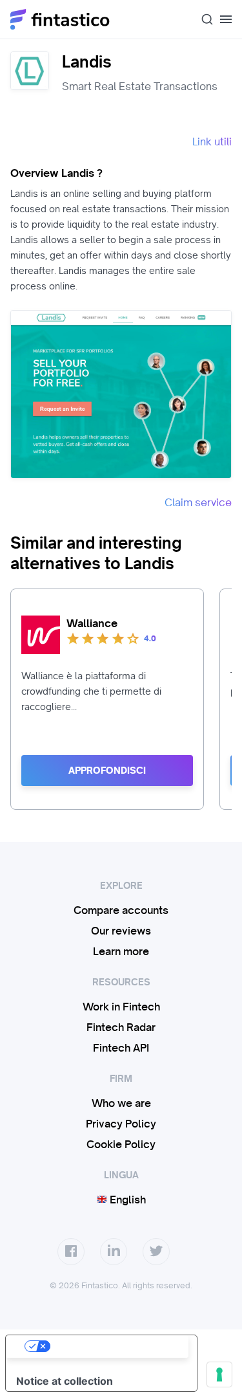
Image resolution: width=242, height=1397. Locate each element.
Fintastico (60, 19)
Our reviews (121, 930)
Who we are (121, 1103)
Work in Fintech (121, 1006)
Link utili (212, 141)
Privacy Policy (121, 1123)
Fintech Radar (121, 1027)
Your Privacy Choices (114, 1346)
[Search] (202, 19)
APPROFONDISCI (107, 770)
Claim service (198, 502)
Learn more (121, 951)
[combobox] (202, 19)
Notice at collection (64, 1380)
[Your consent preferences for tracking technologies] (219, 1374)
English (126, 1199)
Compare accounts (121, 910)
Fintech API (121, 1047)
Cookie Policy (121, 1144)
